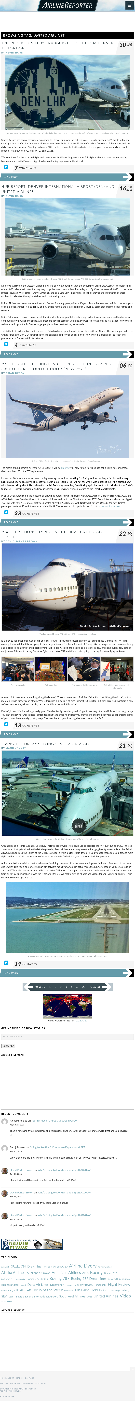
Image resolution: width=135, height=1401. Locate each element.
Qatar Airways (114, 1291)
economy (68, 1285)
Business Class (9, 1284)
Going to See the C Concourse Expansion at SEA (57, 1147)
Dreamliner (57, 1285)
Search (19, 1378)
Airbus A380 (60, 1266)
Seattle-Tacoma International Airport (37, 1296)
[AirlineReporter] (67, 6)
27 (83, 987)
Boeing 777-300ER (37, 1279)
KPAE (20, 1290)
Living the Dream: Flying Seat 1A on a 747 (45, 744)
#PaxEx (15, 1266)
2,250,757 (82, 1020)
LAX (28, 1290)
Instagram (27, 1383)
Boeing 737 (110, 1273)
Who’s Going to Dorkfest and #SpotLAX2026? (64, 1170)
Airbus (48, 1266)
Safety (125, 1290)
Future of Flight (8, 1291)
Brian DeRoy (15, 373)
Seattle (11, 1297)
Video (125, 1296)
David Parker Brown (22, 541)
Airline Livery (83, 1266)
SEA (4, 1296)
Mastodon (40, 1383)
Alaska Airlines (13, 1273)
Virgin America (7, 1301)
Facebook (15, 1383)
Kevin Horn (14, 53)
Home (3, 1378)
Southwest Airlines (72, 1296)
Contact (29, 1378)
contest (23, 1285)
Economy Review (83, 1285)
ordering (65, 468)
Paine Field (89, 1290)
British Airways (125, 1279)
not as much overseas (109, 506)
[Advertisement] (67, 23)
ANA (85, 1273)
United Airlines (106, 1296)
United (89, 1297)
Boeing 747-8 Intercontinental (13, 1279)
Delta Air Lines (38, 1284)
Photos (102, 1290)
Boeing (96, 1273)
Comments (25, 168)
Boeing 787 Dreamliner (88, 1279)
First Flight (100, 1285)
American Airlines (66, 1273)
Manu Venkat (16, 748)
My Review (68, 1291)
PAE (77, 1290)
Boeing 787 (59, 1279)
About (11, 1378)
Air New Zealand (104, 1267)
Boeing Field (113, 1279)
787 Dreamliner (32, 1266)
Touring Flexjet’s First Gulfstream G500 (54, 1120)
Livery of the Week (47, 1290)
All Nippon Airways (38, 1273)
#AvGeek (5, 1267)
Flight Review (119, 1285)
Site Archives (7, 1396)
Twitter (4, 1383)
